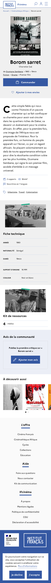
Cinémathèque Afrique (20, 11)
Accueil (6, 11)
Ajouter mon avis (28, 359)
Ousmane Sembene (14, 71)
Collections (25, 449)
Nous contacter (25, 478)
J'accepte (34, 574)
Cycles (25, 444)
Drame (15, 74)
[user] (41, 3)
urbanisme (12, 192)
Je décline (17, 574)
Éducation (25, 455)
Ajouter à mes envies (27, 92)
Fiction (6, 74)
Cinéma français (26, 434)
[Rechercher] (35, 3)
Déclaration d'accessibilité (25, 522)
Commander (28, 82)
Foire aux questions (25, 472)
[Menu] (46, 3)
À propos (25, 501)
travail (22, 192)
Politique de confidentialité (25, 511)
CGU (25, 517)
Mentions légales (25, 506)
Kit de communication (25, 483)
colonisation (32, 192)
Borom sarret (36, 11)
